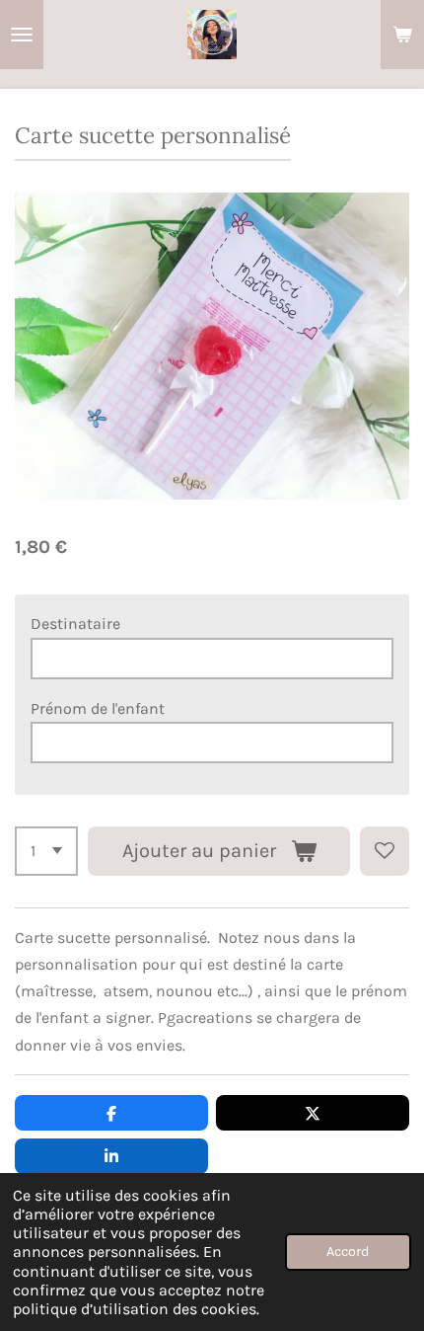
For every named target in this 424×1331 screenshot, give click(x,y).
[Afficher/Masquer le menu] (21, 34)
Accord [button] (348, 1251)
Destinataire (75, 623)
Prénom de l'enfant (98, 708)
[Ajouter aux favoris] (384, 851)
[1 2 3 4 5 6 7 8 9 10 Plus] (46, 851)
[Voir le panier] (402, 34)
